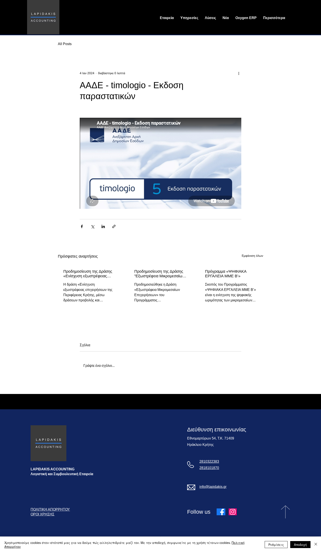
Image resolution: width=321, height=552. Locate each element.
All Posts (65, 44)
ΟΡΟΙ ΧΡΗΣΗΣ (42, 514)
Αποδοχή (300, 544)
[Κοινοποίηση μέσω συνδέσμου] (114, 226)
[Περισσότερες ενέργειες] (238, 73)
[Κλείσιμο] (315, 544)
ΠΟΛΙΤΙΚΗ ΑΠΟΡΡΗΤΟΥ (50, 509)
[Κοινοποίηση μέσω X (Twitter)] (92, 226)
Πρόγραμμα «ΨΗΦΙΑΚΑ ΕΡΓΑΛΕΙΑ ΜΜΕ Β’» (225, 273)
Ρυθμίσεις (276, 544)
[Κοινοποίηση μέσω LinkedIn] (103, 226)
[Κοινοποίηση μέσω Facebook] (82, 226)
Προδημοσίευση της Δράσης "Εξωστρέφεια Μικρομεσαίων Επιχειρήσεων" (159, 273)
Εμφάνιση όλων (252, 255)
